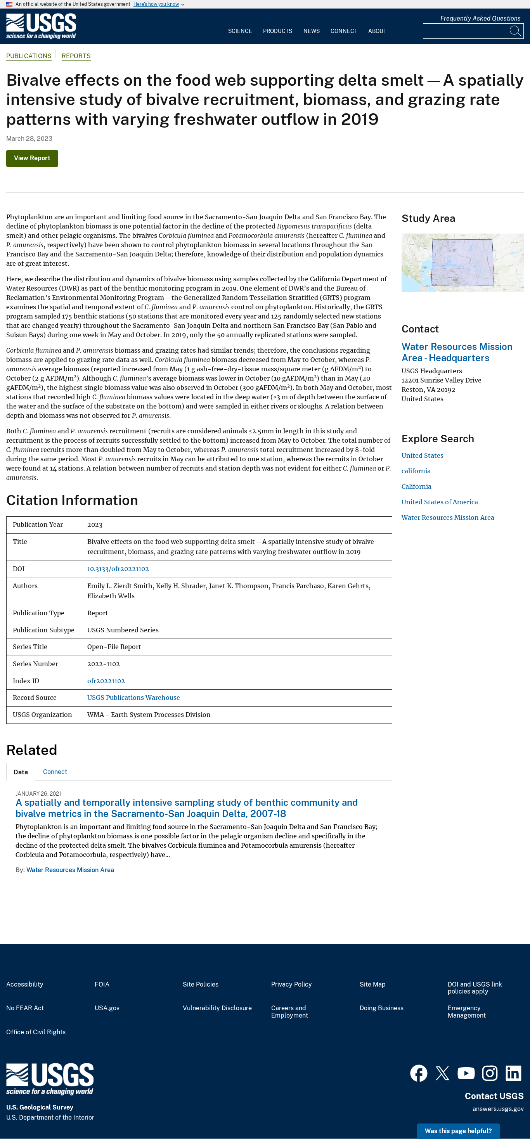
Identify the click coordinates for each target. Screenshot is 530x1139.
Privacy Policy (291, 984)
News (311, 31)
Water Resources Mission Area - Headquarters (457, 352)
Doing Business (382, 1008)
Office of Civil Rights (36, 1032)
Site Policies (200, 984)
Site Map (373, 984)
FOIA (102, 984)
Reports (76, 56)
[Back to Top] (501, 1110)
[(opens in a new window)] (419, 1072)
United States (422, 455)
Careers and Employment (289, 1012)
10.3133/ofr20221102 (118, 569)
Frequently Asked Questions (480, 18)
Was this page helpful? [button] (458, 1131)
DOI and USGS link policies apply (475, 988)
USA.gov (107, 1008)
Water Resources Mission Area (70, 870)
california (416, 471)
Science (240, 31)
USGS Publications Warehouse (133, 697)
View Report (32, 158)
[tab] (20, 772)
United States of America (440, 502)
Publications (29, 56)
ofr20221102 (106, 681)
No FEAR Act (25, 1008)
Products (277, 31)
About (377, 31)
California (416, 486)
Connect (344, 31)
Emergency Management (467, 1012)
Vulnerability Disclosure (217, 1008)
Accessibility (24, 984)
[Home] (41, 37)
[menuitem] (240, 26)
